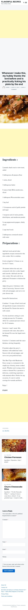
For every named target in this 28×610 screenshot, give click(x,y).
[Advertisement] (14, 24)
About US (3, 585)
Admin (7, 87)
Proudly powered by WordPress (9, 605)
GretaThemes (14, 606)
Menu (26, 2)
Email (4, 549)
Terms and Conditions (6, 596)
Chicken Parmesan (12, 457)
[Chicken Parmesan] (14, 445)
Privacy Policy (4, 594)
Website (4, 557)
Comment (5, 519)
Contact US (4, 587)
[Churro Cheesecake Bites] (14, 475)
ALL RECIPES (5, 431)
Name (4, 542)
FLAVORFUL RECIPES (11, 2)
